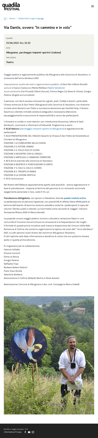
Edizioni (12, 18)
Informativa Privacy (12, 432)
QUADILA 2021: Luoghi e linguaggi (31, 18)
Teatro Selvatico (56, 88)
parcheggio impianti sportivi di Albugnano (42, 128)
